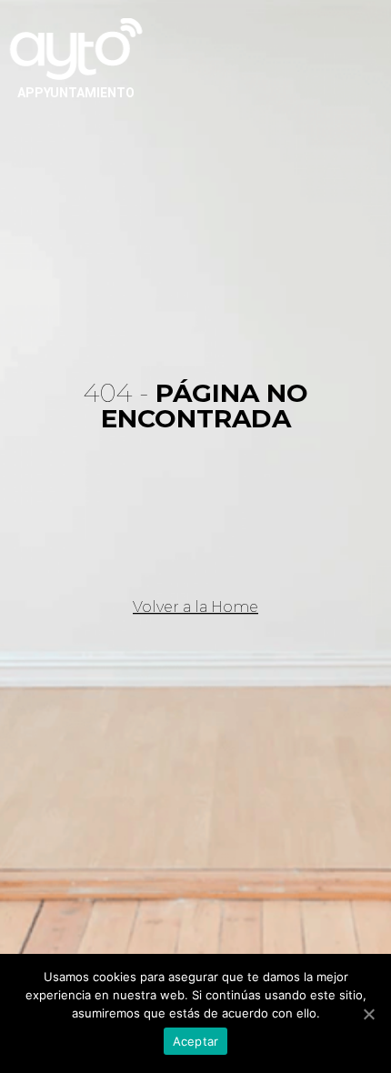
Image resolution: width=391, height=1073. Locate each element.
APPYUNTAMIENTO (76, 92)
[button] (195, 607)
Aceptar (196, 1041)
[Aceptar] (368, 1014)
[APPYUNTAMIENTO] (76, 47)
